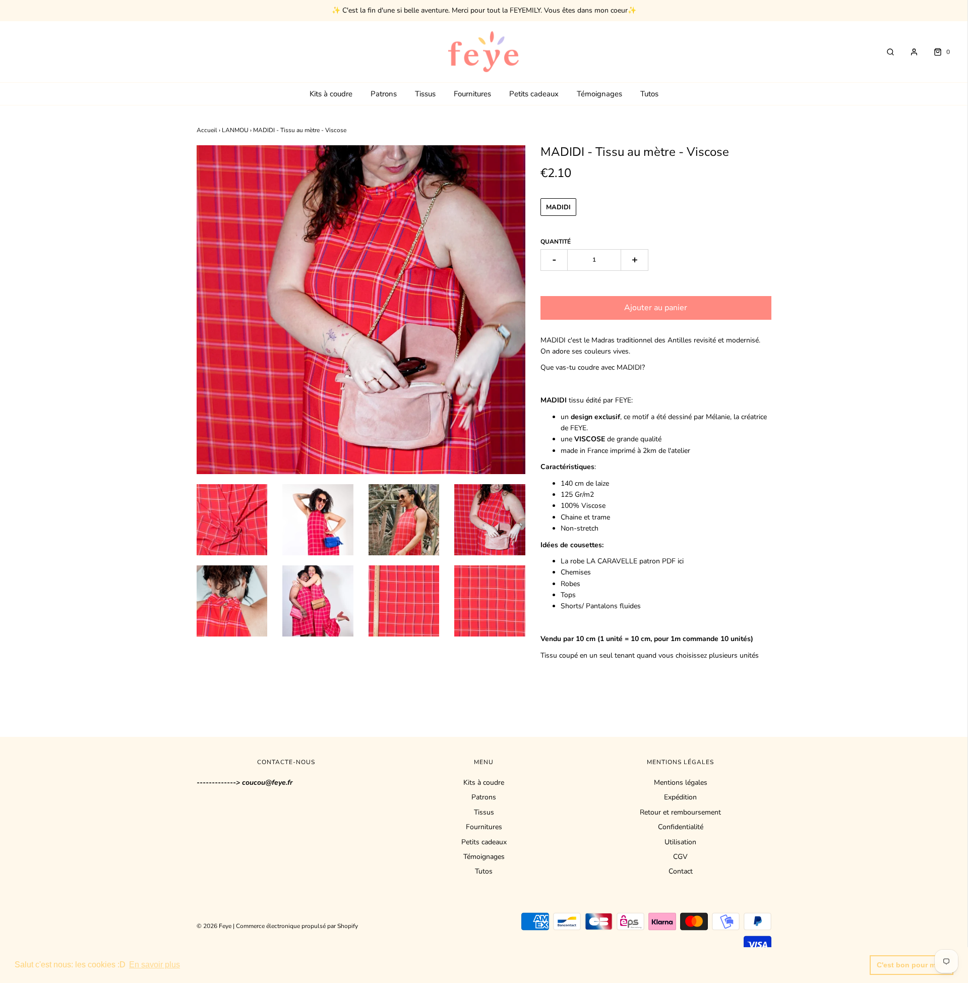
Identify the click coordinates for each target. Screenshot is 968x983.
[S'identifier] (909, 52)
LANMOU (235, 130)
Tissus (425, 94)
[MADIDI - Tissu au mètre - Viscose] (232, 519)
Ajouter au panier (655, 307)
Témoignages (599, 94)
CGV (680, 856)
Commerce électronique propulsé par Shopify (297, 926)
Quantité (555, 242)
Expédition (680, 797)
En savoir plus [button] (154, 964)
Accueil (207, 130)
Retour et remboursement (680, 812)
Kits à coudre (331, 94)
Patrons (384, 94)
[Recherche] (885, 52)
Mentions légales (680, 782)
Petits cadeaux (534, 94)
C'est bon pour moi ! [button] (912, 965)
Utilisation (680, 842)
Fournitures (472, 94)
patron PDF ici (660, 561)
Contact (681, 871)
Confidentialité (680, 827)
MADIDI (558, 207)
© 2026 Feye (214, 926)
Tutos (649, 94)
